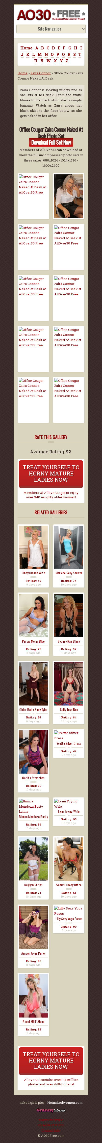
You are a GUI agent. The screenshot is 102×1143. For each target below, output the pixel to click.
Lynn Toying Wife (68, 811)
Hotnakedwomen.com (65, 1102)
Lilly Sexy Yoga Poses (68, 918)
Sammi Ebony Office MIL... (68, 884)
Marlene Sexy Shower (68, 572)
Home (26, 47)
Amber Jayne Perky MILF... (33, 953)
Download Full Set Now (51, 142)
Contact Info (51, 1130)
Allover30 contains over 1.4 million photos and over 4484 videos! (51, 1081)
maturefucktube (51, 1120)
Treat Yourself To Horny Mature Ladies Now (51, 473)
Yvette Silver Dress (68, 743)
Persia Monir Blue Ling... (33, 641)
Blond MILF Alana (33, 1021)
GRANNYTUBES (51, 1125)
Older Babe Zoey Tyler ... (33, 709)
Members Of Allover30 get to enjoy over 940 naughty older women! (51, 494)
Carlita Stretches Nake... (33, 777)
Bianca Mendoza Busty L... (33, 816)
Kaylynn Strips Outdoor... (33, 884)
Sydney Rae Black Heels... (69, 641)
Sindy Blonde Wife (33, 572)
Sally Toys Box (69, 709)
